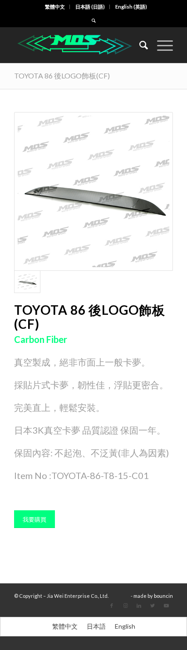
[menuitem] (55, 7)
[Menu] (160, 45)
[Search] (139, 45)
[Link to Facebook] (111, 605)
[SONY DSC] (93, 191)
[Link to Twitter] (152, 605)
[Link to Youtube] (166, 605)
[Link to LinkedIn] (139, 605)
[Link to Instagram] (125, 605)
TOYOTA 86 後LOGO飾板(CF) (62, 75)
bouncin (163, 596)
